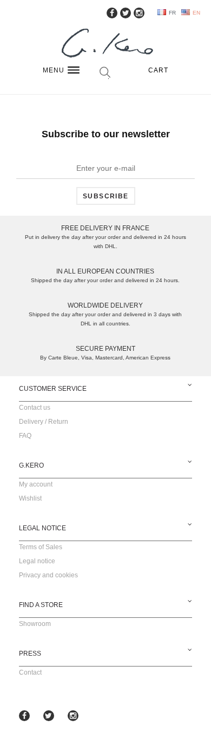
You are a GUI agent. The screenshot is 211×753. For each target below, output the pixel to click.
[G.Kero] (105, 44)
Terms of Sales (40, 547)
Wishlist (30, 498)
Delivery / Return (43, 421)
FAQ (25, 435)
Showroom (35, 624)
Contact (30, 672)
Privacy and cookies (48, 575)
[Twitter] (125, 13)
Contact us (34, 407)
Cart (158, 70)
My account (35, 484)
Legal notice (37, 561)
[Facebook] (112, 13)
